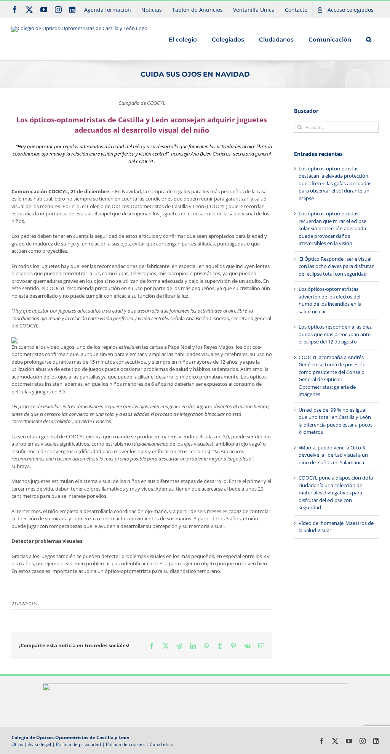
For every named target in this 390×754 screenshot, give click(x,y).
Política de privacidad (78, 744)
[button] (368, 39)
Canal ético (161, 744)
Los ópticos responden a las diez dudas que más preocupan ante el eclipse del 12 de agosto (335, 334)
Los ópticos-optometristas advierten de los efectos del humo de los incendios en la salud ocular (330, 300)
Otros (17, 744)
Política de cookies (125, 744)
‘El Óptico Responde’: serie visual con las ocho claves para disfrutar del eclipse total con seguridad (336, 266)
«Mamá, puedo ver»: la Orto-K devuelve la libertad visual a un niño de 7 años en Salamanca (333, 455)
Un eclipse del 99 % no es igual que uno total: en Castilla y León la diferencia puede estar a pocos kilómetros (335, 421)
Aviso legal (39, 744)
